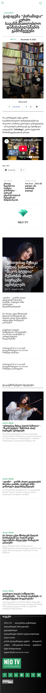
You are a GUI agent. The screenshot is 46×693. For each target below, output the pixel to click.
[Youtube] (39, 675)
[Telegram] (22, 675)
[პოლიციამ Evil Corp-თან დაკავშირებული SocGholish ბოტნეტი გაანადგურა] (37, 366)
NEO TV (13, 39)
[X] (33, 675)
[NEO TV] (23, 212)
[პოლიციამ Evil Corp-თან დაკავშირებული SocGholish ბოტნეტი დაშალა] (37, 350)
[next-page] (39, 242)
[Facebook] (4, 675)
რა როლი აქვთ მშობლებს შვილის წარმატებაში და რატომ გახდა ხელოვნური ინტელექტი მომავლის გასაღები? (14, 318)
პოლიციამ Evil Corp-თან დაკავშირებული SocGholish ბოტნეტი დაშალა (15, 350)
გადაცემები (9, 13)
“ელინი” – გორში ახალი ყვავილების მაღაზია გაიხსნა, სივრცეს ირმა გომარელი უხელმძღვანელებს (14, 302)
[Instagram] (10, 675)
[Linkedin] (16, 675)
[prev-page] (35, 242)
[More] (36, 106)
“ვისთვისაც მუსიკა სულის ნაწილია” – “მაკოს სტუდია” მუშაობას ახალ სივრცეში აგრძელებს (21, 428)
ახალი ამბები (8, 423)
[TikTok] (27, 675)
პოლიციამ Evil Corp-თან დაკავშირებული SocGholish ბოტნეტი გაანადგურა (15, 366)
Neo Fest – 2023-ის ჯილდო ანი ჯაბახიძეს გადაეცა (33, 187)
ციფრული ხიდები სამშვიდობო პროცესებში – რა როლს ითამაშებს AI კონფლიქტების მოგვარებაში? (15, 334)
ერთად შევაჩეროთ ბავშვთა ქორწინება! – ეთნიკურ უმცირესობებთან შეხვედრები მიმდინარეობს (12, 192)
